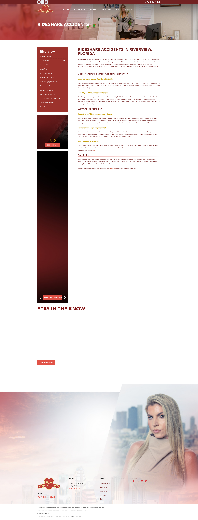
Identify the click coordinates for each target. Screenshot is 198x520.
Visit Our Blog (46, 362)
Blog (101, 499)
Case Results (118, 9)
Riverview (47, 51)
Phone (39, 429)
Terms (73, 462)
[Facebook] (39, 2)
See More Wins (52, 145)
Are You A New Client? (44, 437)
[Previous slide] (51, 140)
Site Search (78, 516)
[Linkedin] (146, 481)
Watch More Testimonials (52, 297)
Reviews (102, 495)
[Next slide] (54, 140)
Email (69, 429)
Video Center (104, 487)
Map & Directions (74, 488)
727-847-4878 (153, 2)
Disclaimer (58, 516)
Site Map (72, 516)
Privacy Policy (66, 462)
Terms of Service (50, 516)
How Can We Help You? (45, 445)
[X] (42, 2)
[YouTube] (46, 2)
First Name (40, 421)
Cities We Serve (106, 9)
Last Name (70, 421)
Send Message (66, 468)
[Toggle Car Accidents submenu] (64, 60)
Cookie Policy (65, 516)
